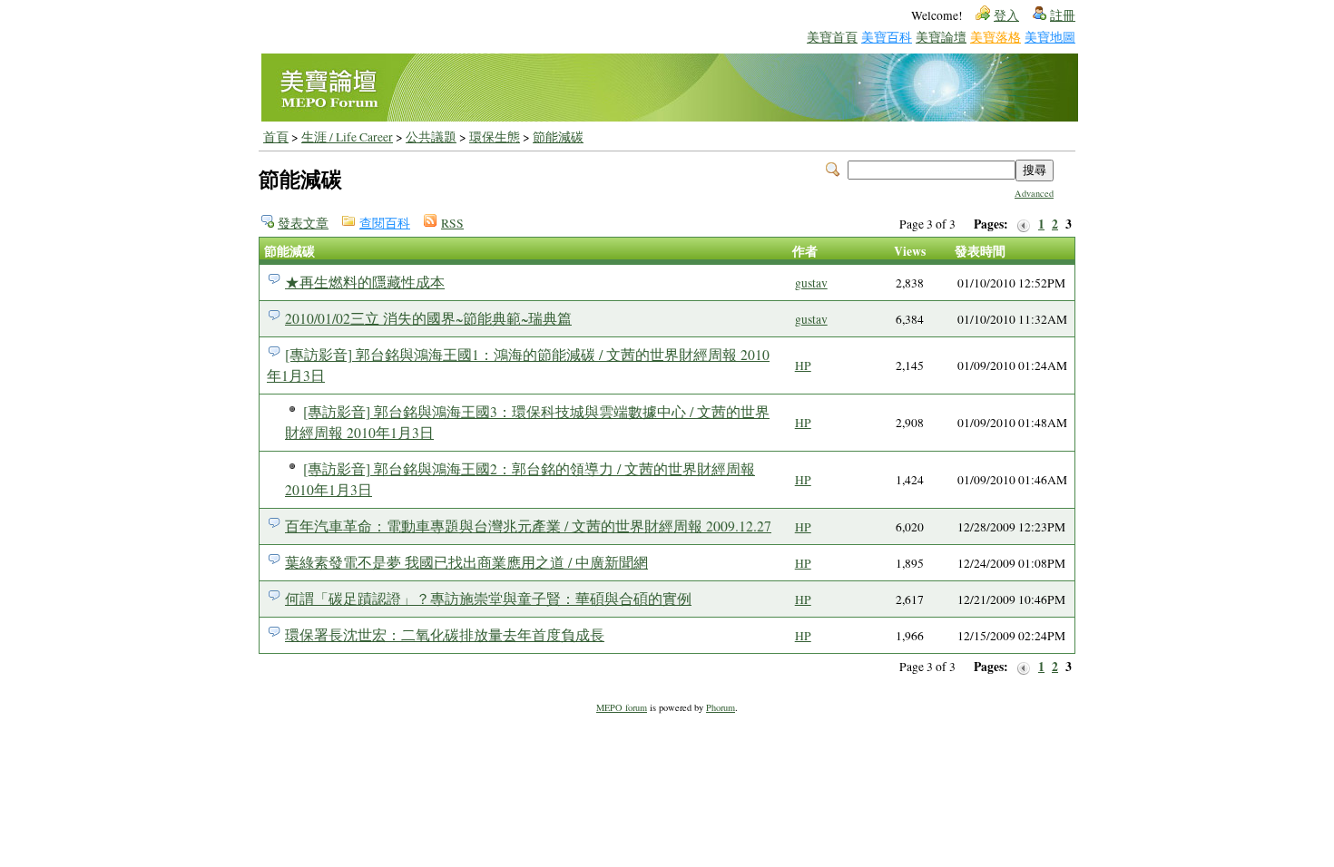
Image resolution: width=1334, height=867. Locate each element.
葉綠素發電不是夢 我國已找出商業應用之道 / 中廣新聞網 (466, 561)
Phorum (720, 707)
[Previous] (1023, 224)
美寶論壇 (941, 36)
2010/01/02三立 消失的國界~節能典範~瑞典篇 (428, 317)
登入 (1006, 15)
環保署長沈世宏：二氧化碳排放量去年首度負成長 (444, 634)
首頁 (276, 137)
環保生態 (494, 137)
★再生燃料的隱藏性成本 (365, 281)
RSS (452, 223)
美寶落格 (995, 36)
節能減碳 (558, 137)
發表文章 (303, 223)
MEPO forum (621, 707)
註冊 (1062, 15)
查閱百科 (384, 223)
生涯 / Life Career (347, 137)
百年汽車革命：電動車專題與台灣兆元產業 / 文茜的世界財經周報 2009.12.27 (528, 525)
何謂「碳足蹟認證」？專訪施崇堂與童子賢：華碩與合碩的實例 (488, 598)
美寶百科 (886, 36)
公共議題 (431, 137)
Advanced (1034, 193)
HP (803, 365)
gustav (811, 283)
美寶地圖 (1050, 36)
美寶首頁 (832, 36)
